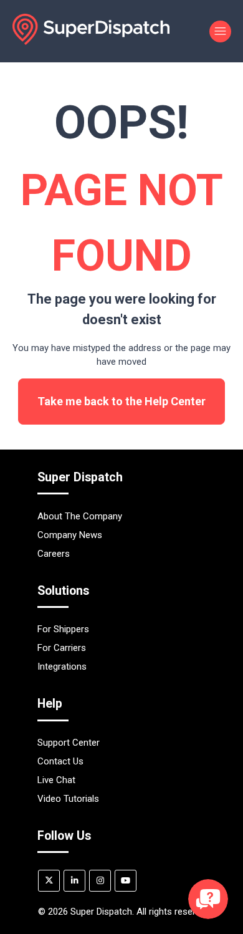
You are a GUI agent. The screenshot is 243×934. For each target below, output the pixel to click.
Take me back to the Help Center (121, 401)
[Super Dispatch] (90, 41)
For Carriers (61, 647)
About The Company (79, 516)
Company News (69, 535)
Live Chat (56, 780)
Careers (53, 553)
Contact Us (60, 761)
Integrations (62, 666)
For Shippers (63, 629)
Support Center (68, 742)
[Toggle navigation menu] (220, 31)
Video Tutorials (68, 798)
